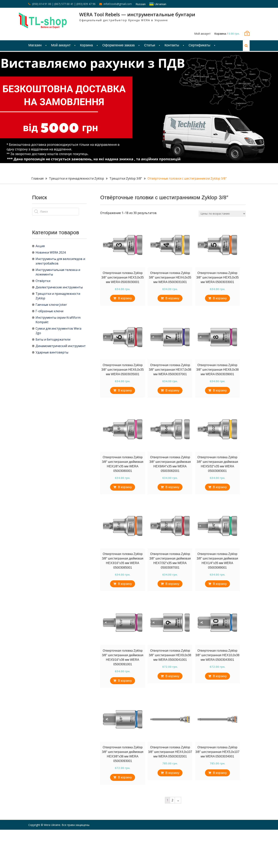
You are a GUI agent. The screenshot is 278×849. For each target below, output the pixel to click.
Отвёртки (43, 281)
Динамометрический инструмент (61, 346)
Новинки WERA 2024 (51, 252)
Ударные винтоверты (52, 352)
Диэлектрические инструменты (59, 287)
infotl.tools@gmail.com (118, 4)
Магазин (35, 45)
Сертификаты (199, 45)
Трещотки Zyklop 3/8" (125, 178)
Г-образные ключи (49, 311)
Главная (37, 178)
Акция (40, 246)
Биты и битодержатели (53, 339)
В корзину (125, 298)
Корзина (86, 45)
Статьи (149, 45)
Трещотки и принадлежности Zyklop (76, 178)
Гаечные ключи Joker (51, 305)
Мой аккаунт (202, 33)
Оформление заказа (118, 45)
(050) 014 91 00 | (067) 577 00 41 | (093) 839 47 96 (64, 4)
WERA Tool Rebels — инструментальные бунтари (137, 14)
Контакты (172, 45)
